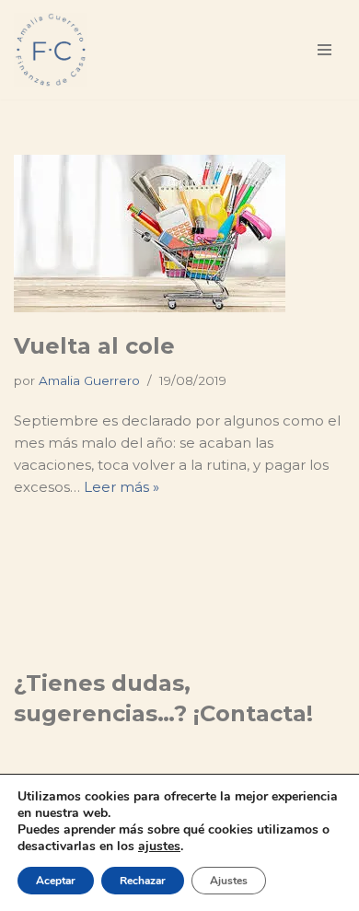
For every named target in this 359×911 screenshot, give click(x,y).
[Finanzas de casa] (50, 50)
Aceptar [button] (55, 880)
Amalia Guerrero (89, 380)
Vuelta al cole (94, 346)
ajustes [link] (159, 846)
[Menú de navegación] (324, 49)
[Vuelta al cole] (179, 233)
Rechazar (143, 880)
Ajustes (229, 880)
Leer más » (121, 487)
